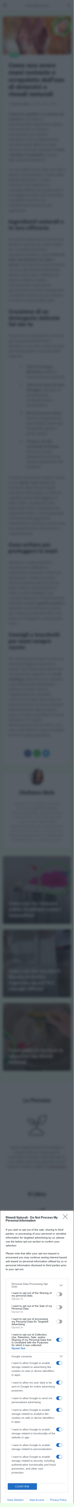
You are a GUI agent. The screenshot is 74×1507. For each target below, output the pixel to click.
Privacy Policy (58, 1499)
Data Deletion (15, 1499)
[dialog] (37, 1358)
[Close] (66, 1217)
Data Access (37, 1499)
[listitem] (37, 1285)
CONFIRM (22, 1486)
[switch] (59, 1294)
